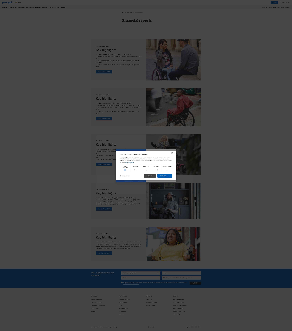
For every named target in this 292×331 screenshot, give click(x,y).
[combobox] (172, 153)
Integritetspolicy (129, 162)
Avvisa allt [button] (149, 176)
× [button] (174, 152)
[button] (124, 176)
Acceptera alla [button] (164, 176)
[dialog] (146, 165)
